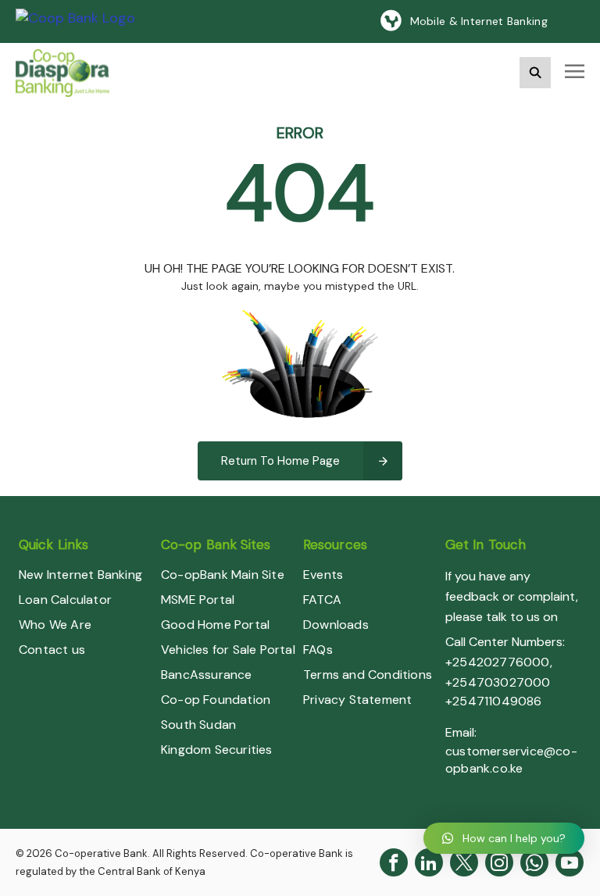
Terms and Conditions (367, 674)
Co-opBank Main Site (222, 574)
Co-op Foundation (215, 699)
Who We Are (55, 624)
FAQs (318, 649)
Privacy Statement (357, 699)
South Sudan (198, 724)
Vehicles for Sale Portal (228, 649)
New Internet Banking (80, 574)
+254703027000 (498, 682)
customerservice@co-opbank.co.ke (511, 759)
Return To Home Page (280, 461)
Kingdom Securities (217, 749)
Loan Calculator (65, 599)
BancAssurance (206, 674)
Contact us (52, 649)
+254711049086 (493, 701)
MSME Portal (197, 599)
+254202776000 (497, 662)
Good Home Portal (215, 624)
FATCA (322, 599)
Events (323, 574)
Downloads (336, 624)
